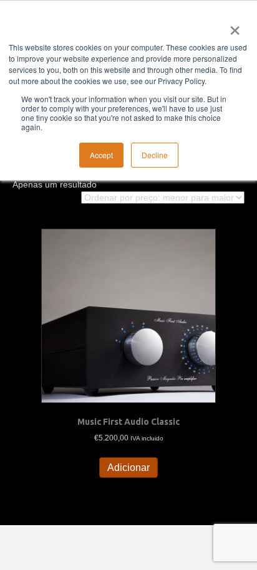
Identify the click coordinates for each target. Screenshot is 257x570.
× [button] (232, 26)
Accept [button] (101, 155)
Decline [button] (155, 155)
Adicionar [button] (128, 467)
